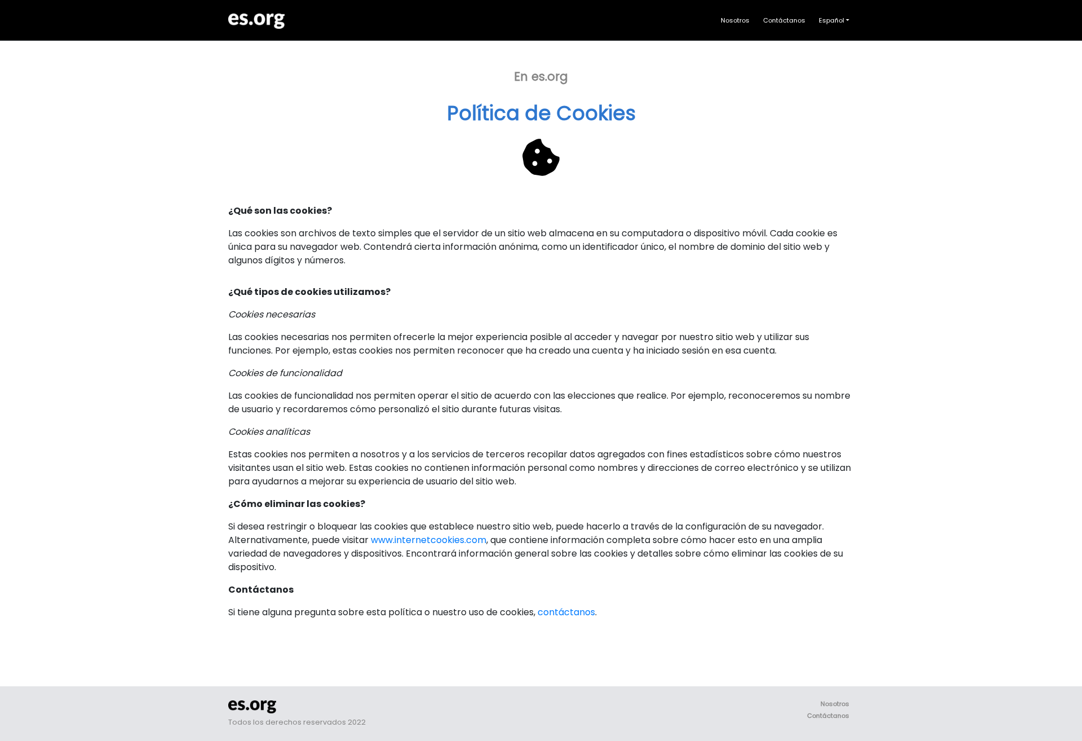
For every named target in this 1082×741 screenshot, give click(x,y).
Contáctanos (784, 20)
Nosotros (735, 20)
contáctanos (566, 612)
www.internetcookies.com (428, 539)
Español (831, 20)
